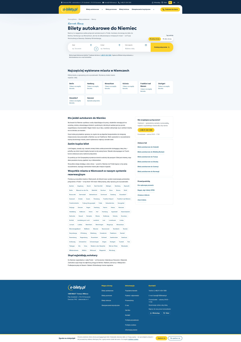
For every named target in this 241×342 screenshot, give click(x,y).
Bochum (103, 190)
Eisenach (72, 199)
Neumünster (105, 229)
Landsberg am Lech (83, 220)
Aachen (71, 186)
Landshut (96, 220)
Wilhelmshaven (73, 250)
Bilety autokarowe (92, 9)
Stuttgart (112, 242)
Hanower (121, 207)
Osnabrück (103, 233)
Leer (103, 220)
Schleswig (72, 242)
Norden (125, 229)
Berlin (71, 190)
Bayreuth (126, 186)
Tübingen (72, 246)
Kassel (81, 216)
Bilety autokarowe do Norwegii (148, 171)
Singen (104, 242)
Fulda (100, 203)
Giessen (80, 207)
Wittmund (93, 250)
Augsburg (80, 186)
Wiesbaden (124, 246)
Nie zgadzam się (175, 338)
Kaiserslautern (125, 212)
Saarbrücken (114, 237)
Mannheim (89, 224)
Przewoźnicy (129, 300)
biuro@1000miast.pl (160, 295)
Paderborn (113, 233)
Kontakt (127, 315)
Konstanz (124, 216)
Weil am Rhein (113, 246)
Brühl (125, 190)
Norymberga (73, 233)
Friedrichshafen (74, 203)
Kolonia (115, 216)
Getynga (71, 207)
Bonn (111, 190)
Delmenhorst (93, 194)
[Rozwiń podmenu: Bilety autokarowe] (102, 9)
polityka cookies (133, 339)
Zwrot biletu (142, 200)
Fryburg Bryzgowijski (88, 203)
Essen (88, 199)
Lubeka (80, 224)
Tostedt (121, 242)
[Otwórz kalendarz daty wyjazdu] (146, 45)
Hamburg (97, 207)
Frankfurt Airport (108, 199)
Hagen (88, 207)
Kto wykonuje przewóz (146, 185)
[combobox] (82, 48)
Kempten (89, 216)
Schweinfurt (82, 242)
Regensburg (83, 237)
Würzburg (112, 250)
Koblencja (106, 216)
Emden (80, 199)
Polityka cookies (130, 325)
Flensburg (96, 199)
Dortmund (104, 194)
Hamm (105, 207)
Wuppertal (102, 250)
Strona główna (72, 19)
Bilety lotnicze (124, 9)
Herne (90, 212)
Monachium (120, 224)
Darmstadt (82, 194)
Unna (85, 246)
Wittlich (84, 250)
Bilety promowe (111, 9)
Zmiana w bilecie (143, 195)
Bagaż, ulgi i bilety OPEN (146, 190)
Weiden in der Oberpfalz (98, 246)
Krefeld (71, 220)
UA (174, 3)
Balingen (108, 186)
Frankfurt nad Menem (123, 199)
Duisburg (113, 194)
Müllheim (87, 229)
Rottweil (104, 237)
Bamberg (117, 186)
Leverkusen (112, 220)
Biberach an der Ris (82, 190)
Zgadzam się (161, 338)
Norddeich (116, 229)
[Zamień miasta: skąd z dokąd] (96, 49)
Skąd (73, 45)
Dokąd (102, 45)
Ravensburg (73, 237)
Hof (97, 212)
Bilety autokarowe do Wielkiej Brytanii (151, 152)
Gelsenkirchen (110, 203)
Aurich (89, 186)
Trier (128, 242)
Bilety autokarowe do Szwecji (148, 167)
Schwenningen (94, 242)
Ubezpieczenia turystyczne (141, 9)
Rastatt (122, 233)
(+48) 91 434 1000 (146, 130)
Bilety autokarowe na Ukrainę (148, 162)
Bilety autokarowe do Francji (148, 157)
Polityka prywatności (132, 320)
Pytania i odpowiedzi (132, 295)
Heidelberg (72, 212)
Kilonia (97, 216)
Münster (95, 229)
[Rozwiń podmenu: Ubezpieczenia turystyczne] (153, 9)
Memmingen (99, 224)
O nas (127, 305)
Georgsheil (121, 203)
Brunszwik (72, 194)
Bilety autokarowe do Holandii (148, 147)
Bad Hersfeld (98, 186)
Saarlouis (124, 237)
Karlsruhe (72, 216)
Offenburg (83, 233)
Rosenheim (94, 237)
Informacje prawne (131, 330)
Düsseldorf (122, 194)
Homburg (105, 212)
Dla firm (127, 310)
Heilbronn (82, 212)
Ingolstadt (114, 212)
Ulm (79, 246)
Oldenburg (93, 233)
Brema (118, 190)
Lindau (121, 220)
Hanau (113, 207)
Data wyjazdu (128, 45)
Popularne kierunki (131, 291)
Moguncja (110, 224)
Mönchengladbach (75, 229)
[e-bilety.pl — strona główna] (69, 9)
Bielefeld (94, 190)
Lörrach (71, 224)
